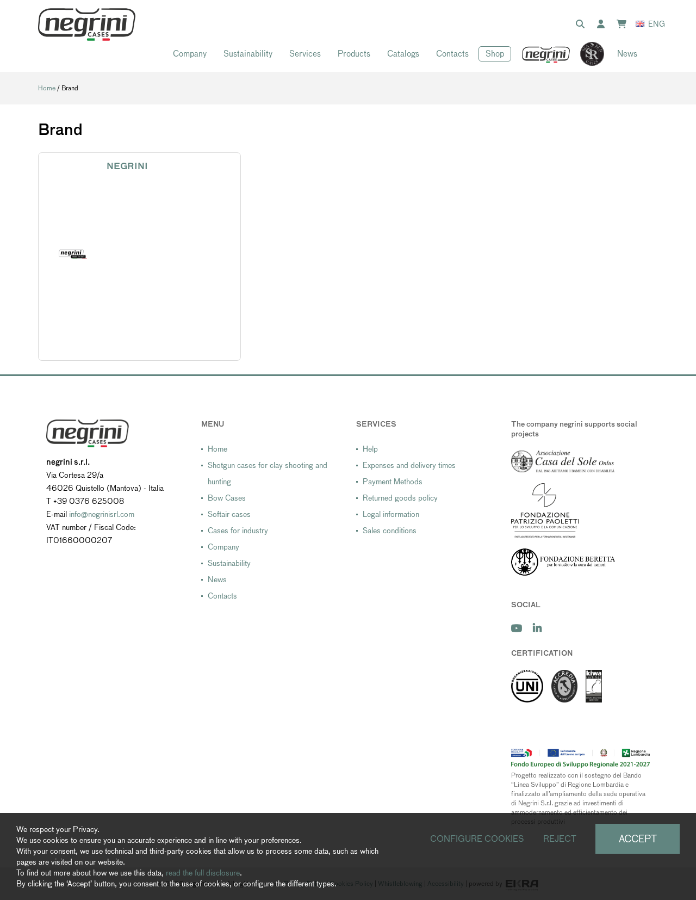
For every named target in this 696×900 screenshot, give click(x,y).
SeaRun (586, 54)
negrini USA (546, 54)
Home (46, 88)
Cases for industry (238, 530)
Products (354, 53)
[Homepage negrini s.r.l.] (86, 24)
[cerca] (582, 24)
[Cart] (623, 24)
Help (370, 449)
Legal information (391, 514)
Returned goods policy (400, 498)
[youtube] (516, 628)
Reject (559, 839)
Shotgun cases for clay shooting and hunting (267, 473)
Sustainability (247, 53)
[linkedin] (537, 628)
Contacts (452, 53)
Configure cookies (477, 839)
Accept (638, 838)
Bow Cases (227, 498)
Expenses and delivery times (409, 465)
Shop (495, 53)
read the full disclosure (203, 872)
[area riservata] (603, 24)
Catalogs (403, 53)
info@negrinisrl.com (101, 514)
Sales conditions (390, 530)
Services (305, 53)
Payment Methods (392, 481)
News (627, 53)
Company (190, 53)
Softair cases (229, 514)
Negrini (127, 166)
